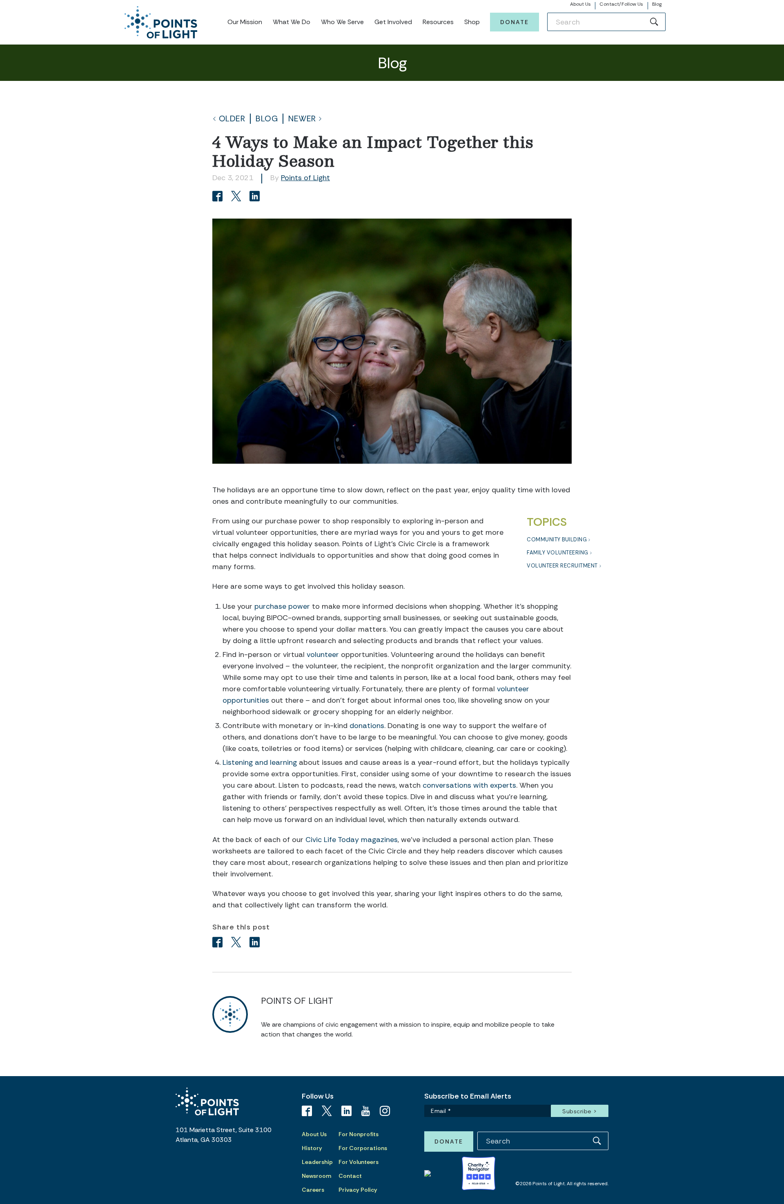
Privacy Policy (358, 1189)
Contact (350, 1175)
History (312, 1148)
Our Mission (244, 22)
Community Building (557, 539)
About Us (580, 4)
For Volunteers (359, 1162)
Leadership (317, 1162)
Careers (313, 1189)
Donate (514, 22)
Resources (438, 22)
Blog (657, 4)
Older (232, 119)
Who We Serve (342, 22)
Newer (302, 119)
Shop (472, 22)
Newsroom (316, 1175)
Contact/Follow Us (621, 4)
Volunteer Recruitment (562, 565)
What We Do (291, 22)
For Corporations (363, 1148)
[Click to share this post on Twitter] (237, 197)
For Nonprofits (359, 1134)
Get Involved (393, 22)
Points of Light (305, 178)
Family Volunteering (557, 552)
